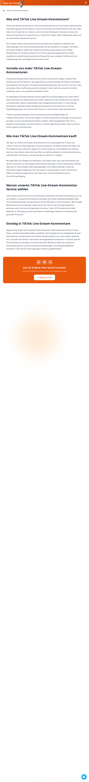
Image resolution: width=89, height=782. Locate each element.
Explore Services (45, 277)
